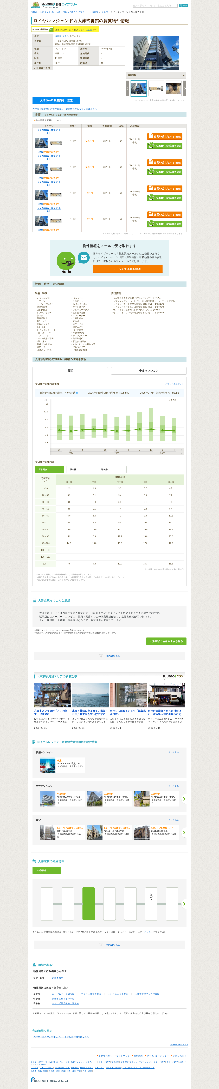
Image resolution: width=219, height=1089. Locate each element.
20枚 (40, 152)
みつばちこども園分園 (63, 994)
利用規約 (138, 1056)
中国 (79, 1071)
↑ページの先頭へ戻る (179, 1044)
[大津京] (89, 904)
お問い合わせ (179, 1056)
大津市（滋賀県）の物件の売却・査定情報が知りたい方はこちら (65, 109)
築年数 (73, 469)
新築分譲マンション (129, 1062)
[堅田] (172, 904)
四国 (74, 1071)
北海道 (33, 1071)
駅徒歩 (104, 469)
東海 (63, 1071)
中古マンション (145, 1062)
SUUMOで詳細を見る (165, 145)
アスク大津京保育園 (91, 994)
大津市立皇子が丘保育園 (147, 994)
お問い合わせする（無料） (165, 136)
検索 (185, 5)
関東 (45, 1071)
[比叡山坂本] (130, 904)
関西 (68, 1071)
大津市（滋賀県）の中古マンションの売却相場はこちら (61, 1037)
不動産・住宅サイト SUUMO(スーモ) (47, 1062)
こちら (147, 932)
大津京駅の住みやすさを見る (166, 641)
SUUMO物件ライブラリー (76, 12)
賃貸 (89, 29)
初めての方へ (105, 1056)
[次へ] (183, 799)
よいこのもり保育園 (118, 994)
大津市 (104, 12)
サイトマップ (123, 1056)
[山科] (68, 904)
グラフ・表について (174, 384)
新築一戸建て (159, 1062)
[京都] (47, 904)
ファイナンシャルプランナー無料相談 (138, 1068)
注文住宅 (34, 1068)
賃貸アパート (91, 1062)
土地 (181, 1062)
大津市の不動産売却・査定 (56, 100)
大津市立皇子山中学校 (63, 999)
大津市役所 (57, 978)
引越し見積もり (86, 1068)
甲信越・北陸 (54, 1071)
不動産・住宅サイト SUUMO (45, 12)
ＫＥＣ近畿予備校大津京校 (65, 1003)
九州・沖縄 (87, 1071)
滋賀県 (95, 12)
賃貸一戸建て (104, 1062)
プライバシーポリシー (158, 1056)
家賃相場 (115, 1062)
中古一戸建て (172, 1062)
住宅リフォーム (46, 1068)
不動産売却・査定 (62, 1068)
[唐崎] (109, 904)
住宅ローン (99, 1068)
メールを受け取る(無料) (128, 268)
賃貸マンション (77, 1062)
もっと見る (174, 752)
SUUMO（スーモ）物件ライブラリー (54, 5)
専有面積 (43, 469)
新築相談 (75, 1068)
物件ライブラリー (113, 1068)
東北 (40, 1071)
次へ (183, 904)
